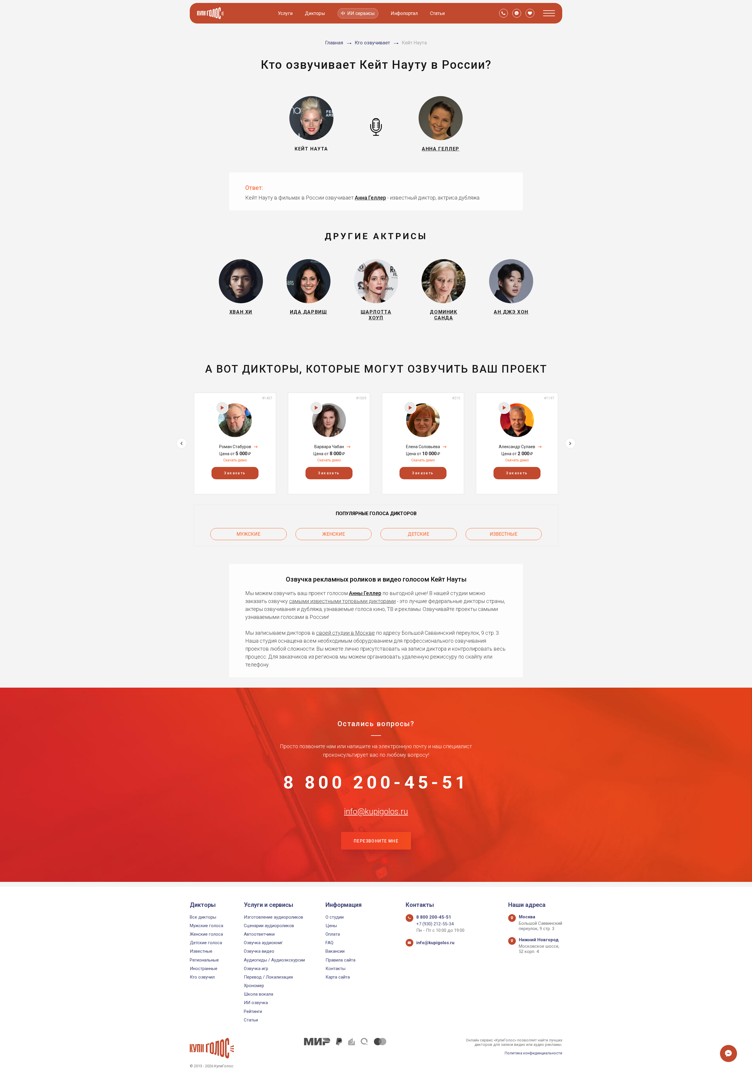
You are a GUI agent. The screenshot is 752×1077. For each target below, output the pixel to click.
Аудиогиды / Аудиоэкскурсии (274, 960)
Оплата (332, 934)
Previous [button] (181, 443)
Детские (418, 534)
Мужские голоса (206, 925)
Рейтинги (253, 1011)
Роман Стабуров (235, 446)
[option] (235, 443)
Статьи (437, 13)
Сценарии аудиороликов (269, 925)
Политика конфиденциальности (533, 1053)
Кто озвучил (202, 977)
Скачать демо (235, 460)
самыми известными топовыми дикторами (342, 601)
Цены (331, 925)
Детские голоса (206, 942)
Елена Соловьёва (423, 446)
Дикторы (315, 13)
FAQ (329, 942)
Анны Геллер (365, 593)
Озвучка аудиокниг (263, 942)
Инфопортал (404, 13)
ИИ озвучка (256, 1002)
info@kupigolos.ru (376, 812)
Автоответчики (259, 934)
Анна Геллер (370, 198)
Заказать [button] (235, 473)
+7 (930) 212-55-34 (435, 924)
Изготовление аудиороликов (273, 917)
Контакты (335, 968)
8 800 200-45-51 (376, 782)
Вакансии (335, 951)
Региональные (204, 960)
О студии (334, 917)
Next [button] (570, 443)
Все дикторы (203, 917)
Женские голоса (206, 934)
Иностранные (203, 968)
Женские (333, 534)
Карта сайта (337, 977)
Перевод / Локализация (268, 977)
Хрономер (254, 985)
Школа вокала (258, 994)
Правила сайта (340, 960)
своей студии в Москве (345, 633)
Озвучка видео (259, 951)
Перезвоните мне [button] (376, 841)
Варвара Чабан (329, 446)
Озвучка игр (256, 968)
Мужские (248, 534)
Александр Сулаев (517, 446)
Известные (503, 534)
